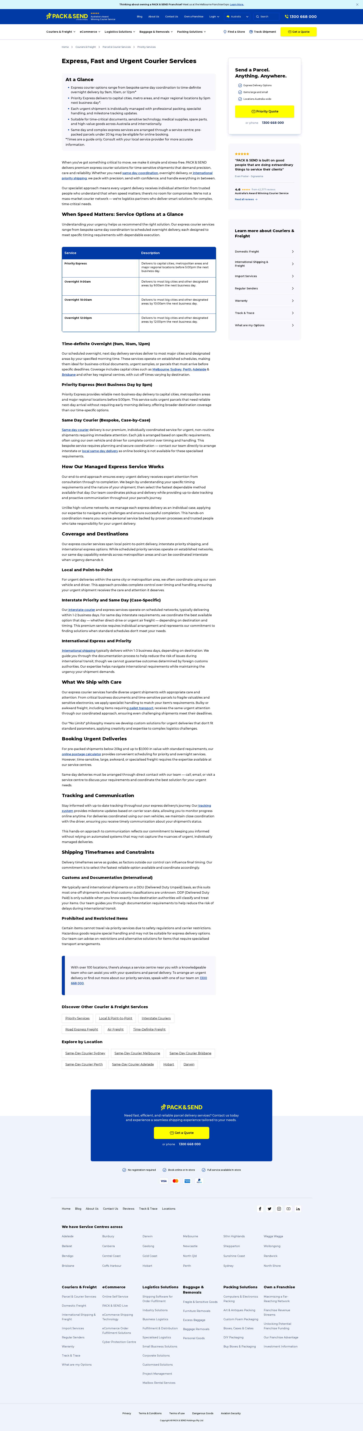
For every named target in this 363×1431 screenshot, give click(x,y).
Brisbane (69, 375)
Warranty (68, 1346)
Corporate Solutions (156, 1355)
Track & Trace (148, 1208)
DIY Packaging (233, 1337)
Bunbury (108, 1236)
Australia (236, 16)
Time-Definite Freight (149, 1029)
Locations (168, 1208)
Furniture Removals (196, 1311)
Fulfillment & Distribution (160, 1328)
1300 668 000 (273, 123)
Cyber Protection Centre (119, 1342)
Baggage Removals (196, 1329)
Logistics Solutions (160, 1287)
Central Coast (111, 1256)
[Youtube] (288, 1209)
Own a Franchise (193, 16)
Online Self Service (115, 1296)
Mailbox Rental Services (159, 1383)
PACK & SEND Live (115, 1305)
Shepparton (231, 1246)
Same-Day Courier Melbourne (137, 1053)
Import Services (73, 1328)
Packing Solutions (240, 1287)
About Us (153, 16)
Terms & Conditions (150, 1413)
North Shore (272, 1266)
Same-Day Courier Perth (84, 1064)
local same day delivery (100, 451)
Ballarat (67, 1246)
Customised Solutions (158, 1364)
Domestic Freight (74, 1305)
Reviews (128, 1208)
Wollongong (272, 1246)
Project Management (157, 1373)
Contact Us (171, 16)
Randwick (270, 1256)
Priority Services (77, 1018)
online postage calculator (81, 754)
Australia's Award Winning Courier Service (103, 18)
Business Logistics (155, 1319)
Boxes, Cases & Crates (238, 1328)
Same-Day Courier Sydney (85, 1053)
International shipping (78, 650)
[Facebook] (260, 1209)
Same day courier (75, 430)
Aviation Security (231, 1413)
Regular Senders (73, 1337)
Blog (139, 16)
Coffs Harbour (111, 1266)
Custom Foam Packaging (240, 1319)
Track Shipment (265, 31)
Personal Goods (194, 1338)
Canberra (108, 1246)
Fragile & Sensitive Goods (200, 1302)
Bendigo (67, 1256)
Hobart (168, 1064)
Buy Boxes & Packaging (239, 1346)
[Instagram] (279, 1209)
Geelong (148, 1246)
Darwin (189, 1064)
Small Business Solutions (160, 1346)
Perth (187, 369)
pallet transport (141, 708)
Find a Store (236, 31)
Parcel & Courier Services (117, 47)
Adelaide (199, 369)
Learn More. (237, 4)
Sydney (176, 369)
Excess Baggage (194, 1320)
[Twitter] (269, 1209)
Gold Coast (150, 1256)
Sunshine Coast (234, 1256)
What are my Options (77, 1364)
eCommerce (114, 1287)
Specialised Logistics (157, 1337)
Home (65, 47)
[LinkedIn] (298, 1209)
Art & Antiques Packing (239, 1310)
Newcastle (190, 1246)
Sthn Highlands (234, 1236)
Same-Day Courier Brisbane (190, 1053)
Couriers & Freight (85, 47)
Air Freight (116, 1029)
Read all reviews (244, 199)
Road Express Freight (81, 1029)
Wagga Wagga (273, 1236)
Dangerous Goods (202, 1413)
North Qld (190, 1256)
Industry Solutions (155, 1310)
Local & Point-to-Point (115, 1018)
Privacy (127, 1413)
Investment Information (281, 1346)
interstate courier (81, 610)
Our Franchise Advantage (281, 1337)
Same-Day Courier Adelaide (133, 1064)
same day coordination (140, 173)
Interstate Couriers (156, 1018)
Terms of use (177, 1413)
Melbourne (160, 369)
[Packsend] (67, 16)
